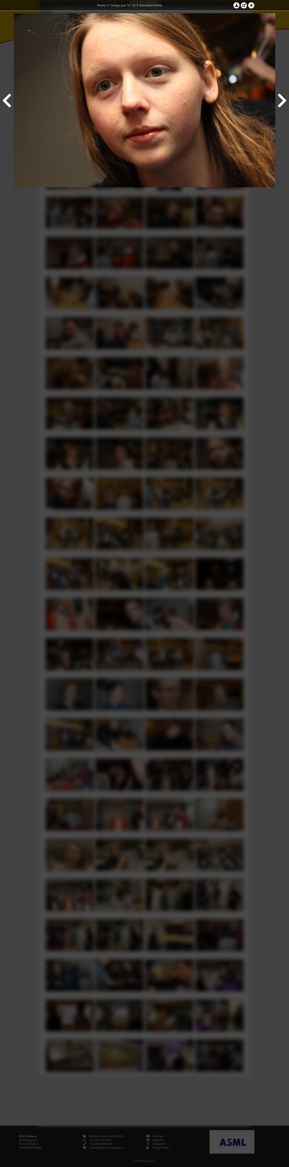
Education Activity (151, 5)
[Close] (251, 5)
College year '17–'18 (122, 5)
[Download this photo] (236, 5)
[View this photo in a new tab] (244, 5)
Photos (101, 5)
